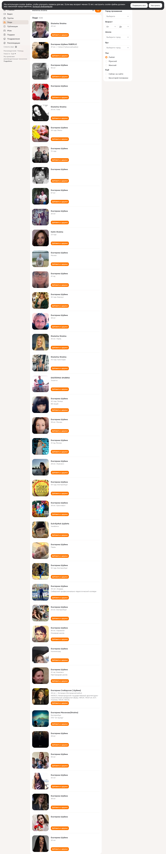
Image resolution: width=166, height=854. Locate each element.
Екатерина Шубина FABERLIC (64, 44)
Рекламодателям (10, 51)
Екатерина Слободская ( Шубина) (66, 690)
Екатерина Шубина (59, 65)
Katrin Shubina (57, 232)
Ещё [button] (12, 54)
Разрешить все (139, 5)
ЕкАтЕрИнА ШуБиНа (60, 523)
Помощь (20, 51)
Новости (7, 54)
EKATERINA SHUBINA (60, 378)
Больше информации (42, 6)
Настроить (155, 5)
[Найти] (98, 10)
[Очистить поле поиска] (93, 10)
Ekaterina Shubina (58, 23)
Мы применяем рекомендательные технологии (15, 59)
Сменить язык (9, 47)
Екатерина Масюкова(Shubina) (64, 712)
